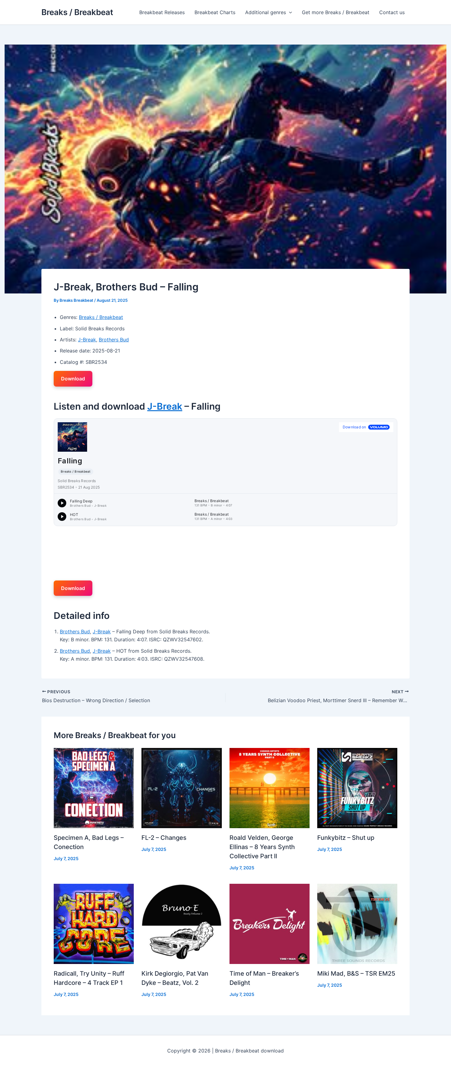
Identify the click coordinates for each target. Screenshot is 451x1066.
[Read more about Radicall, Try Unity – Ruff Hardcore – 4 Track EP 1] (94, 923)
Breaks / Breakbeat (77, 12)
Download (73, 379)
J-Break (87, 339)
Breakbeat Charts (215, 12)
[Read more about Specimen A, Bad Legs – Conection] (94, 787)
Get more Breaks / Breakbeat (335, 12)
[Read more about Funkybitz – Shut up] (357, 787)
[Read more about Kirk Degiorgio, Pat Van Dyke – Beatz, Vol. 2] (181, 923)
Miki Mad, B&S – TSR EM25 (356, 973)
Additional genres (265, 12)
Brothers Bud (114, 339)
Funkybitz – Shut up (345, 837)
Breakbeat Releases (162, 12)
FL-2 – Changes (164, 837)
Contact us (392, 12)
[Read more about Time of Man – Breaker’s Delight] (269, 923)
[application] (289, 12)
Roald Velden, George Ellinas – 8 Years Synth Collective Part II (262, 847)
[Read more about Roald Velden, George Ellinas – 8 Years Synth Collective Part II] (269, 787)
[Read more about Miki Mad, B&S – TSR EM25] (357, 923)
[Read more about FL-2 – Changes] (181, 787)
